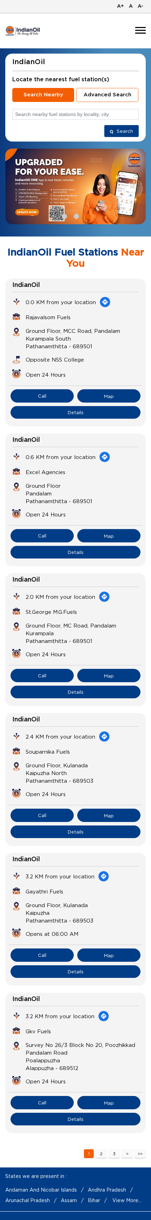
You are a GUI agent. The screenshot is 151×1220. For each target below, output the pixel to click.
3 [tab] (87, 215)
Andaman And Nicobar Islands (41, 1189)
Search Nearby (43, 94)
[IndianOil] (22, 31)
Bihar (94, 1200)
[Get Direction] (105, 302)
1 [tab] (63, 215)
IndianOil (26, 285)
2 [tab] (75, 215)
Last (140, 1153)
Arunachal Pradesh (27, 1200)
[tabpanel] (75, 186)
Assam (69, 1200)
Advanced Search (107, 94)
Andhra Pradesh (107, 1189)
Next (127, 1153)
